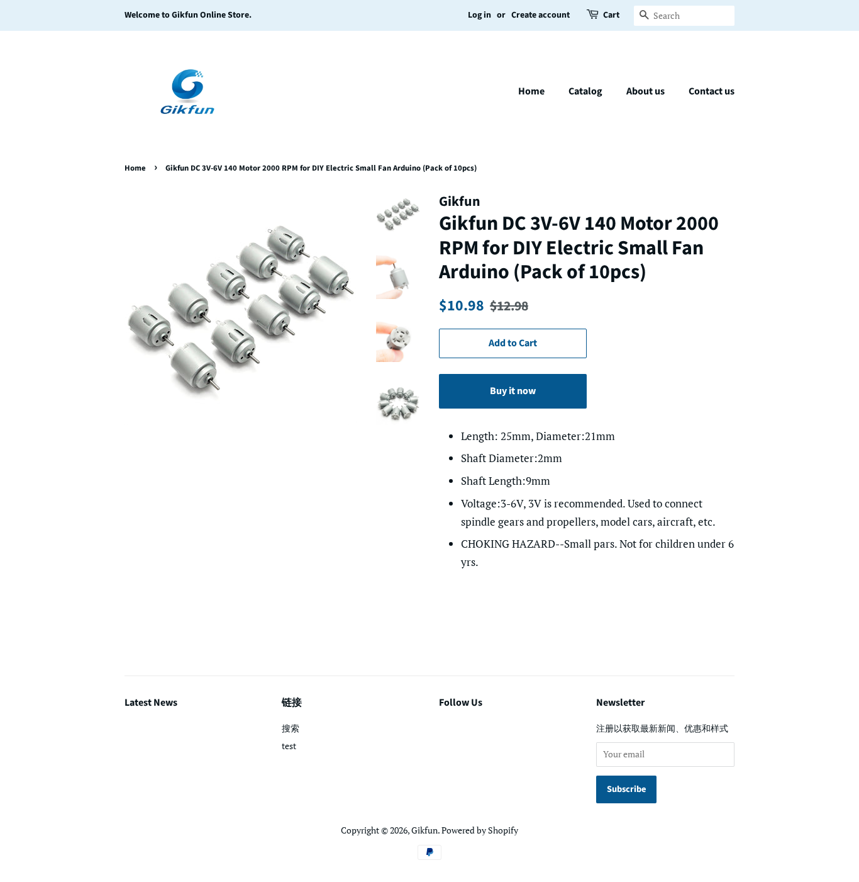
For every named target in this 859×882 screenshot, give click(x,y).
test (289, 746)
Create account (540, 15)
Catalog (585, 91)
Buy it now (513, 391)
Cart (611, 15)
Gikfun (424, 830)
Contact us (711, 91)
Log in (479, 15)
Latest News (151, 703)
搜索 (290, 728)
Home (531, 91)
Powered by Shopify (479, 830)
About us (645, 91)
